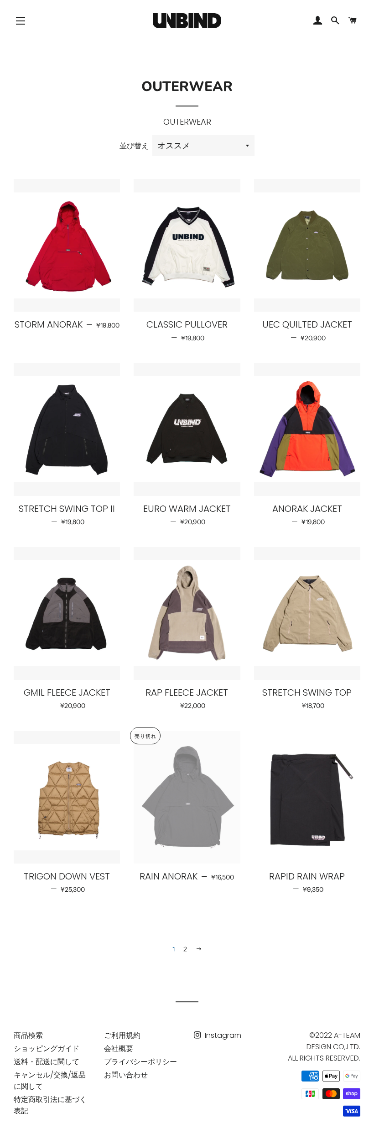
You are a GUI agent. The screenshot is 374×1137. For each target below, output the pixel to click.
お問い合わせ (126, 1075)
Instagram (222, 1035)
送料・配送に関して (46, 1061)
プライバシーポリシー (140, 1061)
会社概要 (118, 1048)
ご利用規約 (122, 1035)
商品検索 (28, 1035)
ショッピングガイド (46, 1048)
